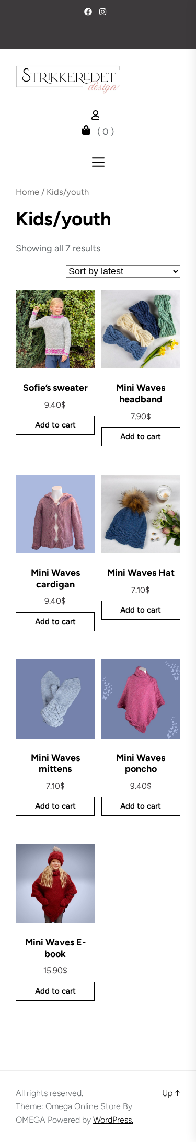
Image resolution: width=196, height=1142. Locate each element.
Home (27, 192)
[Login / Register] (98, 116)
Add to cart (55, 425)
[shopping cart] (89, 131)
